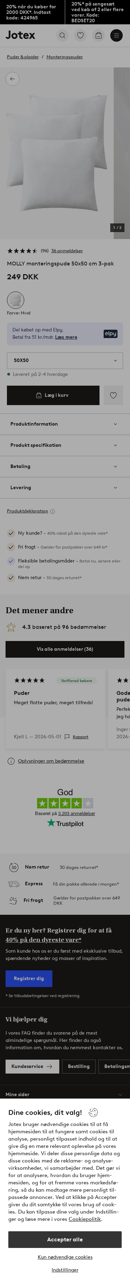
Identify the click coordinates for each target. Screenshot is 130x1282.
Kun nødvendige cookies (65, 1257)
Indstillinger (65, 1270)
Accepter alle (65, 1239)
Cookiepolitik (85, 1219)
